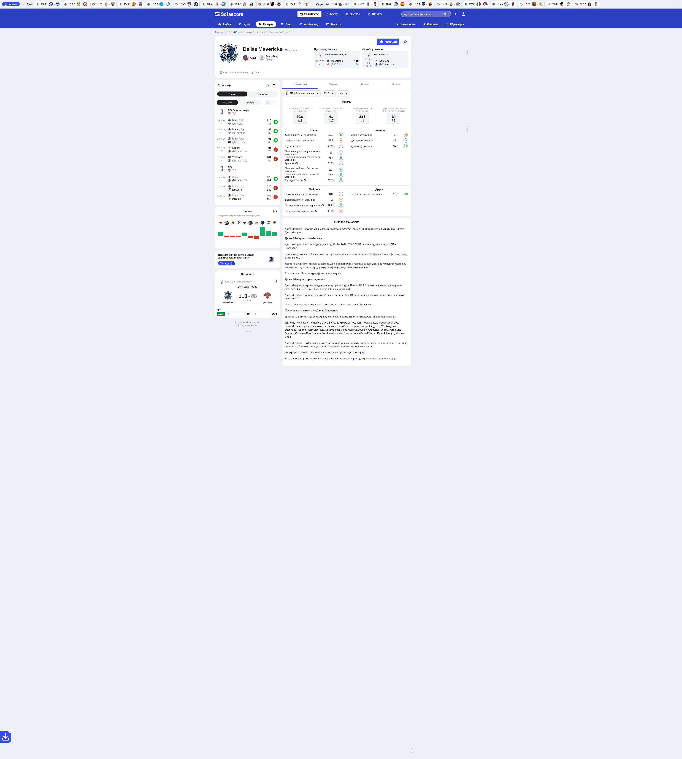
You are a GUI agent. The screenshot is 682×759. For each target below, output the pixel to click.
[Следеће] (678, 4)
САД (228, 32)
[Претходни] (24, 4)
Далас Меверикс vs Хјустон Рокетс (370, 254)
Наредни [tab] (250, 102)
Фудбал (227, 24)
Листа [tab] (232, 94)
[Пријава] (463, 14)
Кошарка (268, 24)
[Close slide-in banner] (11, 731)
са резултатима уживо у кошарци (379, 358)
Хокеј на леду (311, 24)
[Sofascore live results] (229, 14)
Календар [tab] (263, 94)
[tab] (300, 84)
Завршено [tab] (227, 102)
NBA (235, 32)
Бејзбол (247, 24)
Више (331, 24)
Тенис (288, 24)
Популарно (12, 4)
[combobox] (271, 85)
